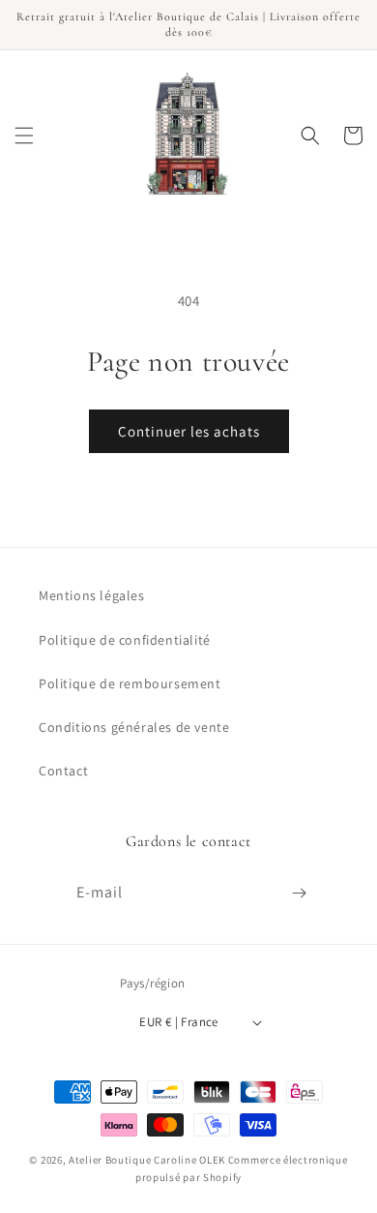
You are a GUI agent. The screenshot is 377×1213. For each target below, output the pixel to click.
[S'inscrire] (298, 893)
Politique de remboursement (130, 683)
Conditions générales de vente (134, 727)
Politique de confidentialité (125, 640)
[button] (24, 135)
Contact (63, 770)
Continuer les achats (189, 431)
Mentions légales (92, 595)
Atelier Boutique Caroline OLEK (147, 1160)
